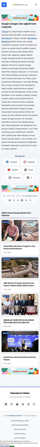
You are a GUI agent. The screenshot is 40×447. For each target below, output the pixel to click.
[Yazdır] (26, 200)
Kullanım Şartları (20, 429)
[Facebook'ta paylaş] (9, 200)
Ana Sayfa (4, 196)
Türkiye (5, 31)
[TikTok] (23, 404)
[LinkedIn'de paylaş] (22, 200)
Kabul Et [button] (11, 446)
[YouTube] (17, 404)
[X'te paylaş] (14, 200)
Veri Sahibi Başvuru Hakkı (20, 421)
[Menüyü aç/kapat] (4, 4)
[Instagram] (11, 404)
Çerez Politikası (20, 438)
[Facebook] (6, 404)
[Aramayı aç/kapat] (36, 4)
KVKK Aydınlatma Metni (20, 425)
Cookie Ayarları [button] (4, 446)
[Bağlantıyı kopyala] (30, 200)
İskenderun (6, 38)
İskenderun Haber (31, 196)
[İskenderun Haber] (20, 5)
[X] (28, 404)
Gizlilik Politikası (20, 434)
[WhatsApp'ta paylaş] (18, 200)
